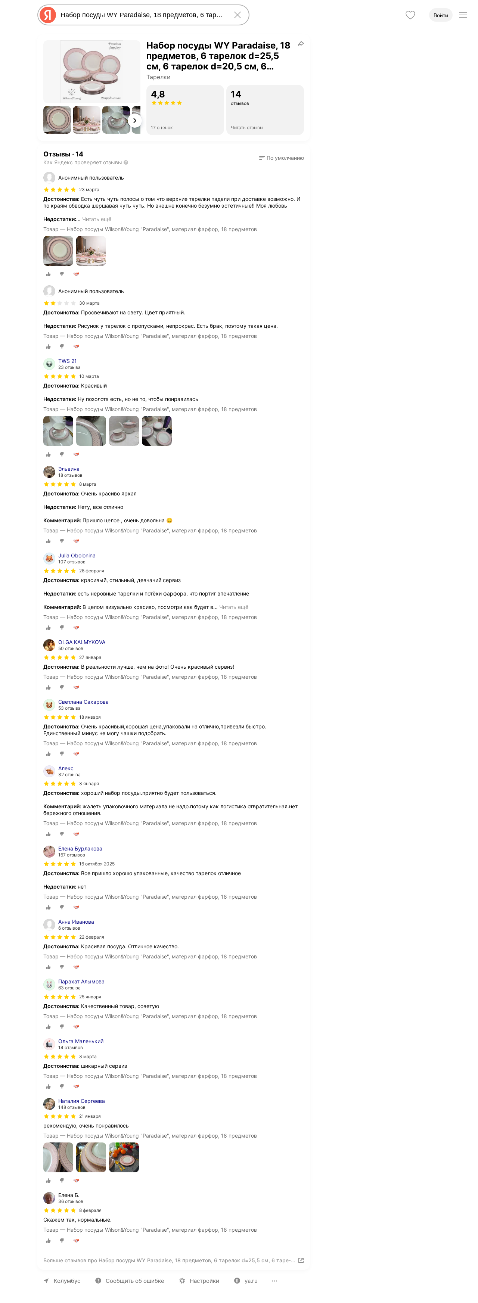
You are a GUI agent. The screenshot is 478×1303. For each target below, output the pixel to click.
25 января (90, 996)
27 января (90, 657)
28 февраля (91, 570)
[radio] (48, 274)
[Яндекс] (48, 15)
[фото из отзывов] (58, 251)
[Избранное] (410, 15)
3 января (89, 783)
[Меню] (463, 14)
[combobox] (142, 15)
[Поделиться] (301, 43)
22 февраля (91, 937)
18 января (90, 717)
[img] (59, 190)
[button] (57, 120)
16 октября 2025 (97, 864)
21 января (90, 1116)
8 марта (87, 484)
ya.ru (251, 1280)
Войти (441, 15)
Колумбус (67, 1280)
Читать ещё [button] (96, 219)
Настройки (204, 1280)
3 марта (88, 1056)
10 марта (89, 376)
